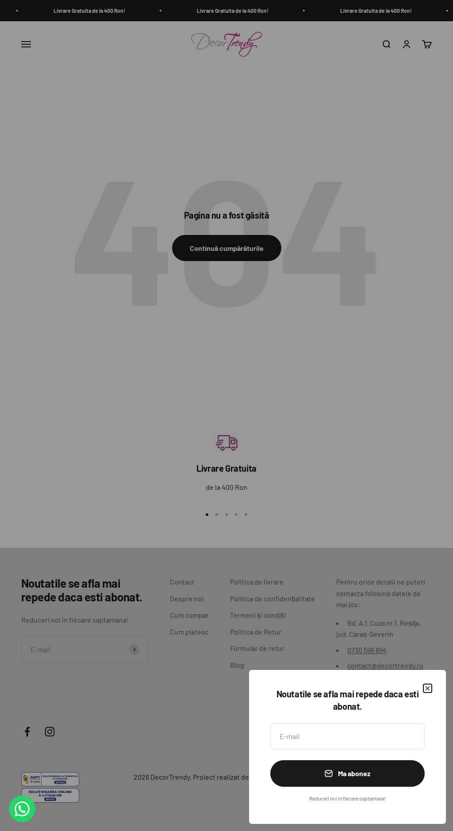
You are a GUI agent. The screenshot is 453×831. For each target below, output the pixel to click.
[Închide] (427, 688)
